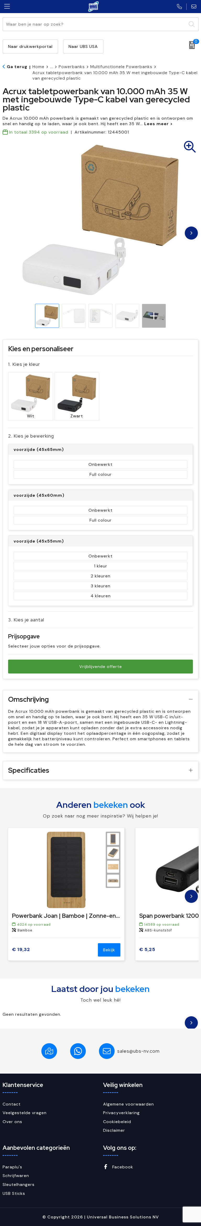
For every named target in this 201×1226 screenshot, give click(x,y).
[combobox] (94, 24)
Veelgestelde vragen (25, 1112)
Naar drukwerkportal (30, 46)
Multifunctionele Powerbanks (121, 66)
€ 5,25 (147, 950)
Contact (12, 1104)
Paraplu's (12, 1167)
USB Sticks (14, 1193)
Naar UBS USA (83, 46)
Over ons (12, 1121)
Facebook (122, 1167)
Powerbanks (72, 66)
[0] (191, 45)
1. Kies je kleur (24, 364)
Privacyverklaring (121, 1112)
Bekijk (109, 950)
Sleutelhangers (19, 1184)
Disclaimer (114, 1130)
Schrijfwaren (16, 1175)
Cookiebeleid (117, 1121)
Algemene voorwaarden (128, 1104)
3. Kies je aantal (26, 619)
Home (38, 66)
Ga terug (17, 66)
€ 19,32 (21, 950)
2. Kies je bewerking (31, 436)
